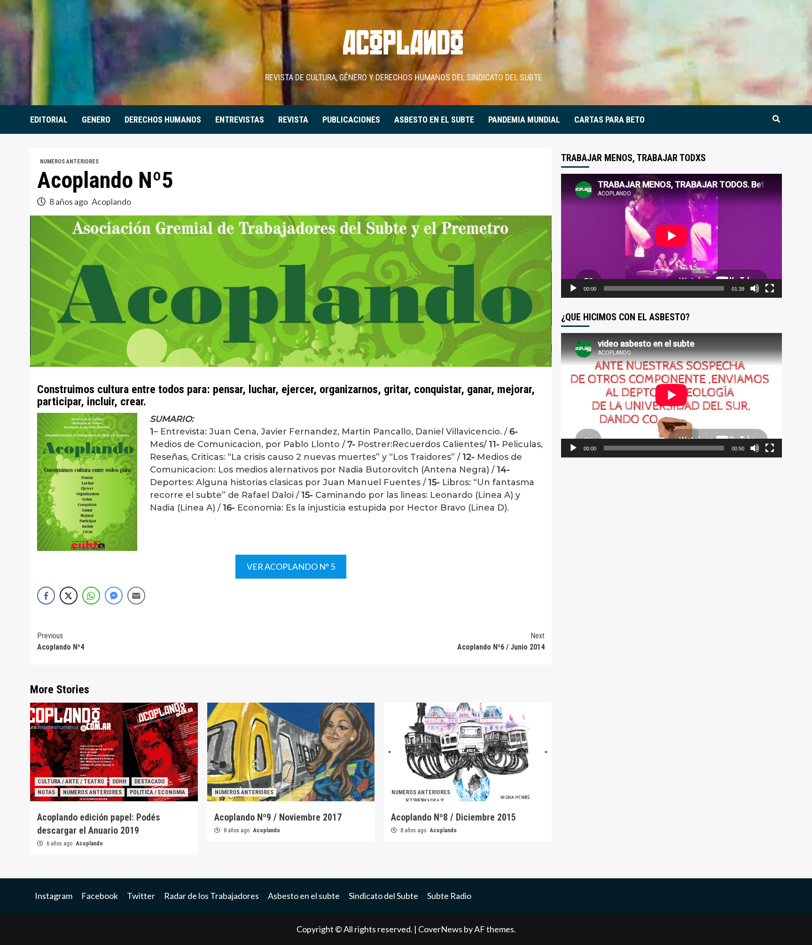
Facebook (99, 896)
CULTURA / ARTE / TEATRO (71, 781)
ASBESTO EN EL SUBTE (434, 119)
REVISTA (293, 119)
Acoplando (111, 201)
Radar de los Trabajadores (211, 896)
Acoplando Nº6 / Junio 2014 (501, 641)
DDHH (119, 781)
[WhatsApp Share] (91, 595)
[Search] (776, 119)
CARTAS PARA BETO (609, 119)
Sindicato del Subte (383, 896)
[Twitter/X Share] (69, 595)
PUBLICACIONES (351, 119)
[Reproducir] (573, 288)
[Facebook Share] (46, 595)
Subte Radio (449, 896)
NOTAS (46, 792)
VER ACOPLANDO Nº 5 (291, 566)
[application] (671, 236)
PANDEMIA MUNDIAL (524, 119)
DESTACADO (149, 781)
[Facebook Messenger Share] (114, 595)
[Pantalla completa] (769, 288)
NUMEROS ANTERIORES (69, 161)
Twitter (141, 896)
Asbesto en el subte (304, 896)
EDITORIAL (49, 119)
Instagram (53, 896)
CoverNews (440, 929)
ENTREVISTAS (239, 119)
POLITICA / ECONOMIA (157, 792)
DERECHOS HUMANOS (163, 119)
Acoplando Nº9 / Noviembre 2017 (278, 817)
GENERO (96, 119)
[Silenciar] (754, 288)
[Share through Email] (136, 595)
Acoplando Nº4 (60, 641)
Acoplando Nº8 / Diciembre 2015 (453, 817)
